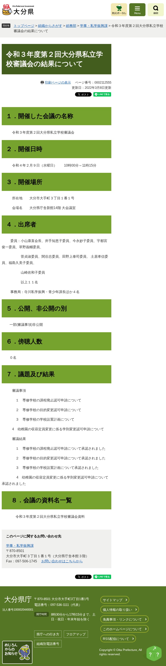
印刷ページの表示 (58, 82)
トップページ (24, 26)
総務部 (71, 26)
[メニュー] (137, 9)
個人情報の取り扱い (117, 609)
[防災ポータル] (119, 9)
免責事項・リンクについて (122, 619)
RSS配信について (116, 639)
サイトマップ (112, 600)
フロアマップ (76, 634)
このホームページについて (122, 629)
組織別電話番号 (48, 644)
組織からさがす (50, 26)
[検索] (156, 9)
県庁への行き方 (48, 634)
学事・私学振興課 (94, 26)
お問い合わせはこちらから (62, 561)
